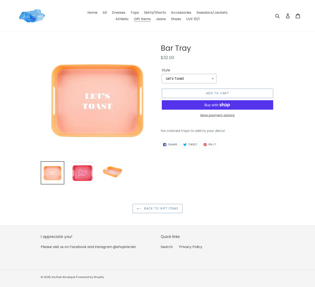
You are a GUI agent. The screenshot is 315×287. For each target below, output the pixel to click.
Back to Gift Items (160, 208)
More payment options (217, 115)
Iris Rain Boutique (64, 277)
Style (166, 70)
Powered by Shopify (90, 277)
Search (167, 246)
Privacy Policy (190, 246)
